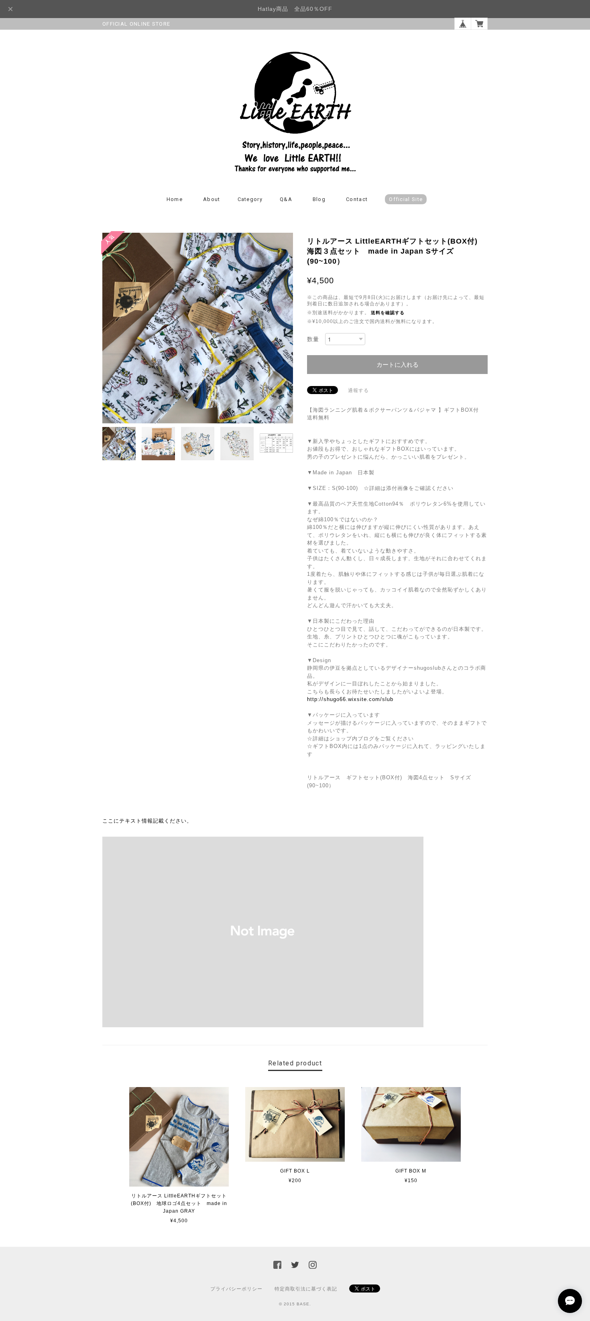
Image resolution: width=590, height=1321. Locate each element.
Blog (319, 199)
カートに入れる (397, 364)
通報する (358, 390)
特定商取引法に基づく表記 (306, 1289)
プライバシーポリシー (236, 1289)
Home (175, 199)
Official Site (406, 199)
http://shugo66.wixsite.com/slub (350, 699)
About (211, 199)
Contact (357, 199)
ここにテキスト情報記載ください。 (147, 821)
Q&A (286, 199)
